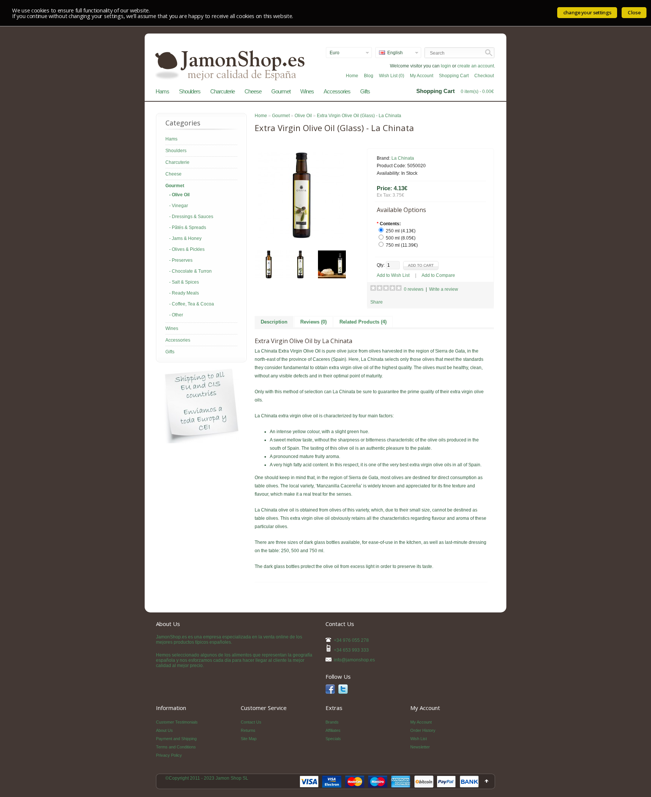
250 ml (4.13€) (401, 231)
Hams (162, 91)
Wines (307, 91)
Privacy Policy (169, 755)
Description (274, 322)
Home (352, 75)
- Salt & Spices (184, 282)
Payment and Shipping (176, 738)
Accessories (337, 91)
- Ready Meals (184, 293)
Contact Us (251, 722)
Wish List (418, 738)
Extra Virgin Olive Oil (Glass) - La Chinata (359, 115)
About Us (164, 730)
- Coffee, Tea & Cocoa (191, 304)
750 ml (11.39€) (402, 245)
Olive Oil (303, 115)
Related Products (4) (363, 322)
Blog (368, 75)
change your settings (587, 12)
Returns (248, 730)
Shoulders (189, 91)
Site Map (249, 738)
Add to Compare (438, 275)
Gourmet (280, 91)
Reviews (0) (313, 322)
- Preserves (181, 260)
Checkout (484, 75)
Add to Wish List (393, 275)
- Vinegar (178, 205)
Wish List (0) (391, 75)
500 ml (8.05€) (401, 238)
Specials (333, 738)
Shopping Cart (454, 75)
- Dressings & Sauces (191, 216)
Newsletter (420, 747)
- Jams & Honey (185, 238)
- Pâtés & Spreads (187, 227)
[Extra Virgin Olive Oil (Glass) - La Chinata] (301, 236)
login (446, 66)
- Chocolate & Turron (190, 271)
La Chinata (402, 158)
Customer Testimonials (177, 722)
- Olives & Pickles (187, 249)
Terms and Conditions (176, 747)
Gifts (365, 91)
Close (634, 12)
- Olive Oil (179, 194)
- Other (176, 315)
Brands (332, 722)
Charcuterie (222, 91)
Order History (423, 730)
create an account (475, 66)
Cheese (253, 91)
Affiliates (333, 730)
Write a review (443, 289)
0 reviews (413, 289)
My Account (421, 75)
